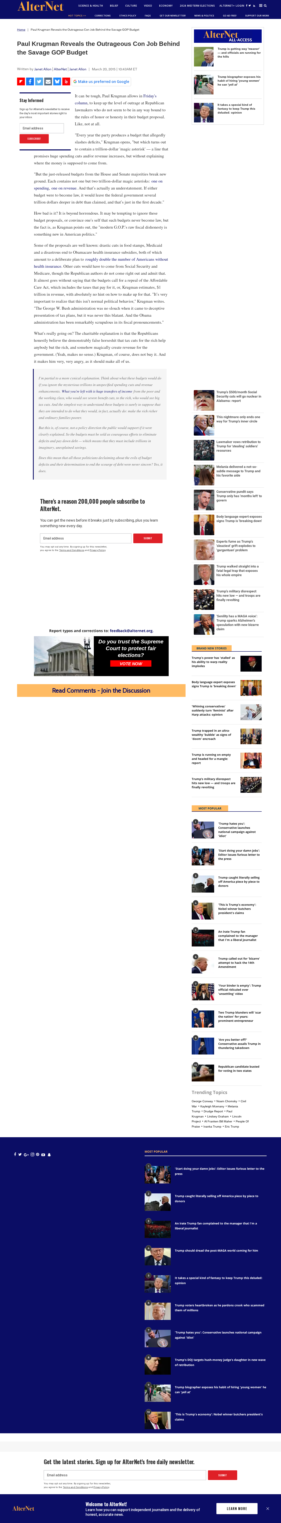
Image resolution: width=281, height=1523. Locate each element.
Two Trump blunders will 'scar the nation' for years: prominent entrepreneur (239, 1016)
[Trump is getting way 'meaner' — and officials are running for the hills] (204, 56)
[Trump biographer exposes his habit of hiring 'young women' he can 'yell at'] (204, 84)
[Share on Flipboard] (21, 81)
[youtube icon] (43, 1155)
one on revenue (64, 188)
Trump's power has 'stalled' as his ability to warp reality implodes (213, 662)
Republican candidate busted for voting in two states (238, 1069)
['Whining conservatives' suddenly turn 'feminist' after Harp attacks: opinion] (250, 712)
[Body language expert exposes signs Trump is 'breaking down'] (250, 688)
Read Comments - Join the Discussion (101, 690)
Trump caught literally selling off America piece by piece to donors (239, 881)
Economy (166, 5)
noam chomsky (226, 1101)
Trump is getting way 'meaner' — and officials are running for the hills (239, 52)
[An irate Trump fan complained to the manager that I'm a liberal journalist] (203, 938)
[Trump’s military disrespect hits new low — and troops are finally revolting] (250, 785)
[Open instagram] (32, 1155)
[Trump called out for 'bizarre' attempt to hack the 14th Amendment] (203, 965)
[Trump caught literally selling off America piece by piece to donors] (203, 883)
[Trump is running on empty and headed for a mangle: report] (250, 760)
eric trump (232, 1126)
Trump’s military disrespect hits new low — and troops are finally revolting (213, 783)
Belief (114, 5)
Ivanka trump (212, 1126)
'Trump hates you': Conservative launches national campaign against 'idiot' (237, 830)
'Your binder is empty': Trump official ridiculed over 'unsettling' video (239, 990)
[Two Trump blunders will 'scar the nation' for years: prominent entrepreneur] (203, 1018)
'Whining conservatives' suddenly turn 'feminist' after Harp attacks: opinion (212, 710)
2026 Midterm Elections (197, 5)
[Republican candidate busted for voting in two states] (203, 1073)
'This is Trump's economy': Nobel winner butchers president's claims (237, 909)
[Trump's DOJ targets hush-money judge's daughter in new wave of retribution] (158, 1366)
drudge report (213, 1111)
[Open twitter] (249, 5)
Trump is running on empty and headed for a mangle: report (211, 759)
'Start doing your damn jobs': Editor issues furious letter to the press (239, 855)
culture (131, 5)
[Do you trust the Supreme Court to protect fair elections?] (64, 656)
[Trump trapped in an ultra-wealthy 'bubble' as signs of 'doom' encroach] (250, 736)
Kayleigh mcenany (212, 1106)
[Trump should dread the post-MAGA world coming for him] (158, 1256)
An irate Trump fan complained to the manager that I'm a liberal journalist (238, 936)
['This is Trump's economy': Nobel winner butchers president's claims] (203, 911)
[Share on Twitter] (39, 81)
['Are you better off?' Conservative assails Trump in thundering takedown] (203, 1046)
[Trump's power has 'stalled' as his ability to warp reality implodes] (250, 664)
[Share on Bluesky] (57, 81)
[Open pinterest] (37, 1155)
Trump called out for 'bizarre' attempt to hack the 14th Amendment (239, 963)
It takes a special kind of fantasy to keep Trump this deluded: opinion (236, 108)
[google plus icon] (26, 1155)
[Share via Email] (48, 81)
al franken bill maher (218, 1121)
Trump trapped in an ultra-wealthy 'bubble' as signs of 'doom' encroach (211, 735)
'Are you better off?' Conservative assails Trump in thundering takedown (239, 1044)
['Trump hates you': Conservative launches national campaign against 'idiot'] (203, 830)
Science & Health (90, 5)
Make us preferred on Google (103, 81)
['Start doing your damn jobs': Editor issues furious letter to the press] (203, 857)
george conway (202, 1101)
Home (21, 29)
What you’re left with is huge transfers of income (97, 391)
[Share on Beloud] (66, 81)
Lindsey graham (218, 1116)
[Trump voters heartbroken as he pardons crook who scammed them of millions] (158, 1311)
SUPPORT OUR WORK (257, 15)
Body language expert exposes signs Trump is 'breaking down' (214, 684)
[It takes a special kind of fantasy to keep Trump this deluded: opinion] (204, 112)
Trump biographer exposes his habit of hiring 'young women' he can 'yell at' (239, 80)
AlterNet (60, 69)
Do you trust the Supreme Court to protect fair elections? (130, 648)
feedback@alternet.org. (131, 630)
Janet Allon (42, 69)
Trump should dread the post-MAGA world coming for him (216, 1250)
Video (148, 5)
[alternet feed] (253, 6)
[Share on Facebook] (30, 81)
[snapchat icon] (49, 1155)
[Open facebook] (246, 5)
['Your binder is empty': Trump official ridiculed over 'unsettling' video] (203, 992)
